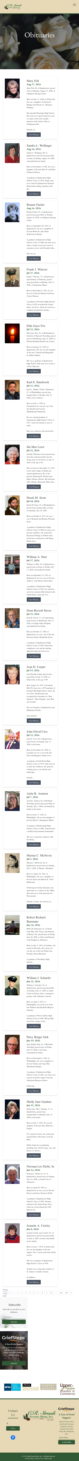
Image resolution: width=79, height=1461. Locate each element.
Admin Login (48, 1458)
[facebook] (13, 1437)
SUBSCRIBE (66, 1442)
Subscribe (14, 1322)
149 (66, 1293)
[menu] (74, 4)
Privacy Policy (29, 1458)
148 (61, 1293)
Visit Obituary (33, 134)
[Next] (71, 1293)
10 (51, 1293)
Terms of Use (39, 1458)
